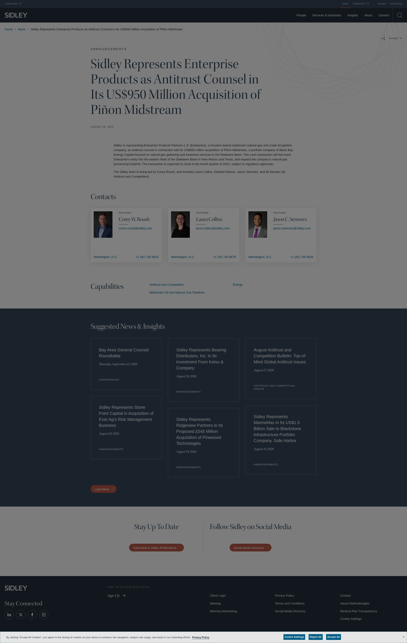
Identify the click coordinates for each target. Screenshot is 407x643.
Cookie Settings (294, 637)
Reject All (315, 637)
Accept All (333, 637)
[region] (203, 637)
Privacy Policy (207, 637)
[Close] (403, 636)
